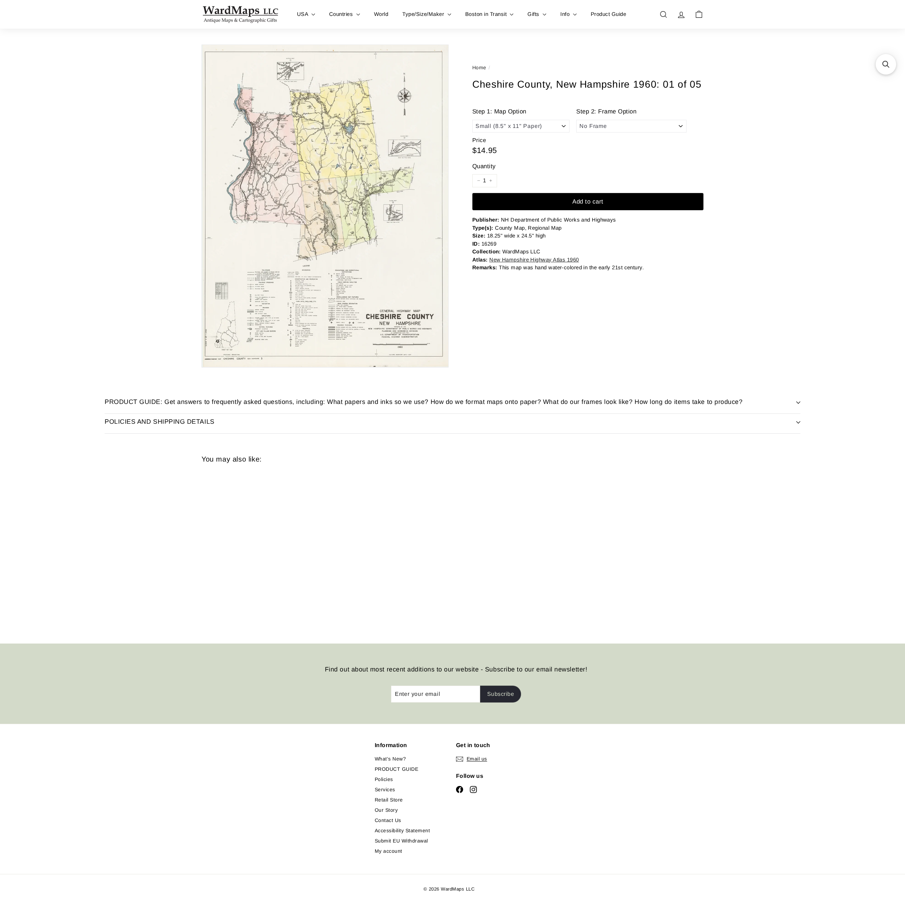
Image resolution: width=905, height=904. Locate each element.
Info (565, 14)
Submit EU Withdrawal (401, 841)
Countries (342, 14)
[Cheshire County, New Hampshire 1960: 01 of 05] (240, 548)
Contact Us (388, 820)
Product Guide (608, 14)
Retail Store (389, 800)
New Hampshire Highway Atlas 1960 (534, 259)
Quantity (484, 166)
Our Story (386, 810)
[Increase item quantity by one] (490, 180)
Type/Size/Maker (424, 14)
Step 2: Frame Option (606, 111)
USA (303, 14)
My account (388, 851)
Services (385, 789)
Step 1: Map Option (499, 111)
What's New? (390, 759)
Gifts (534, 14)
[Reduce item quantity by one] (478, 180)
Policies (384, 779)
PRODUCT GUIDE (396, 769)
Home (479, 67)
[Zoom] (325, 206)
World (381, 14)
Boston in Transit (486, 14)
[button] (886, 64)
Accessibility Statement (402, 830)
